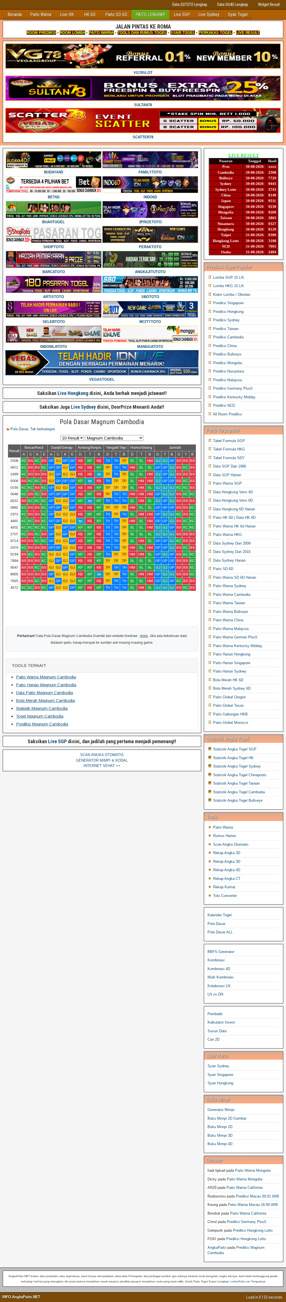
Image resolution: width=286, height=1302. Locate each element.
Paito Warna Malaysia (230, 629)
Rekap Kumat (223, 887)
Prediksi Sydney (226, 320)
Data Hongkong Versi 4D (232, 492)
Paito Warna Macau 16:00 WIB (253, 1205)
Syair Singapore (220, 1075)
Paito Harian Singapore (231, 663)
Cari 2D (214, 1039)
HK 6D (90, 14)
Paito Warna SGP (227, 483)
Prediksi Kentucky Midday (234, 397)
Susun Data (217, 1031)
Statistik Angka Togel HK (233, 758)
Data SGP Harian (226, 475)
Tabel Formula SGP (228, 441)
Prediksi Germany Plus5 (232, 388)
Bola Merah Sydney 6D (231, 688)
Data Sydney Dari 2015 (231, 552)
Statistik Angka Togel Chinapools (239, 775)
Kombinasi (216, 960)
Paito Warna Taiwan (228, 603)
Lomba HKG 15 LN (228, 286)
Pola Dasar (19, 429)
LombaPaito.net (240, 1281)
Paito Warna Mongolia (253, 1170)
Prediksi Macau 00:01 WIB (257, 1196)
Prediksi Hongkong (228, 312)
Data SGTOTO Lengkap (189, 4)
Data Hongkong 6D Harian (233, 509)
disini (144, 636)
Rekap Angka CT (226, 878)
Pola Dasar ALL (220, 932)
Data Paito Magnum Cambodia (44, 692)
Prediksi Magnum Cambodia (42, 724)
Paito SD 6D (116, 14)
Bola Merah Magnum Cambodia (45, 700)
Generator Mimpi (221, 1110)
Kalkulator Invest (221, 1022)
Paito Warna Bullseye (230, 612)
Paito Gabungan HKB (230, 714)
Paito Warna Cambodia (231, 594)
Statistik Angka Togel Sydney (236, 766)
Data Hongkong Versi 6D (232, 500)
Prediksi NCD (223, 405)
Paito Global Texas (228, 705)
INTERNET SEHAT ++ (102, 766)
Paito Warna (40, 14)
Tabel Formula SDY (228, 458)
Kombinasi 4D (219, 969)
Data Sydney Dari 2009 (231, 543)
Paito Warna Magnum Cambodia (46, 677)
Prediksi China (224, 346)
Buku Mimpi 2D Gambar (227, 1118)
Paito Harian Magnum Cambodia (46, 684)
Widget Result (269, 4)
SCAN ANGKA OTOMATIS (102, 755)
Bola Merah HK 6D (227, 680)
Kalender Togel (220, 915)
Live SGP (182, 14)
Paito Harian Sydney (229, 671)
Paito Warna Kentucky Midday (237, 646)
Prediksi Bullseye (226, 354)
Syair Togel (237, 14)
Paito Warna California (245, 1187)
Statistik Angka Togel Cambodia (238, 792)
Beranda (15, 14)
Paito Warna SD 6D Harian (234, 577)
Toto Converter (224, 896)
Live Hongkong (73, 393)
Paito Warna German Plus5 (234, 637)
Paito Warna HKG (227, 535)
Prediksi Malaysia (227, 380)
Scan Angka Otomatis (230, 844)
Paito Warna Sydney (229, 586)
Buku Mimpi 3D (220, 1135)
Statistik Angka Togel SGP (234, 749)
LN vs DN (215, 994)
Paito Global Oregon (229, 697)
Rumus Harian (224, 836)
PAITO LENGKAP (150, 14)
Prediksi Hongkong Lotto (253, 1230)
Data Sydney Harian (229, 560)
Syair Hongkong (220, 1083)
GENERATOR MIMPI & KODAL (102, 760)
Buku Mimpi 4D (220, 1144)
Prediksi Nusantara (228, 371)
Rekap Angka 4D (226, 870)
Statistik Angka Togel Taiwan (236, 783)
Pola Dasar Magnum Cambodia (102, 422)
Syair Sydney (218, 1066)
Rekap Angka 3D (226, 861)
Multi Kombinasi (220, 977)
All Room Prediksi (227, 414)
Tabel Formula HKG (228, 449)
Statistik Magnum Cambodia (42, 708)
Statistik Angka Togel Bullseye (237, 800)
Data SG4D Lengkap (232, 4)
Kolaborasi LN (219, 986)
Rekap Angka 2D (226, 853)
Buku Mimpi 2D (220, 1127)
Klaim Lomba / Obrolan (231, 294)
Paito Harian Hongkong (231, 654)
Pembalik (215, 1014)
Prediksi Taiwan (225, 329)
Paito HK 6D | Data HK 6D (234, 517)
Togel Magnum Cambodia (39, 716)
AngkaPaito (217, 1247)
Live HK (67, 14)
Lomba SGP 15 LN (228, 277)
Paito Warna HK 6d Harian (234, 526)
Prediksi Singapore (228, 303)
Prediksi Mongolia (227, 363)
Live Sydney (209, 14)
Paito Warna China (227, 620)
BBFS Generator (221, 952)
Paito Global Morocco (230, 722)
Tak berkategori (42, 429)
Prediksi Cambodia (228, 337)
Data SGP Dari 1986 (229, 466)
